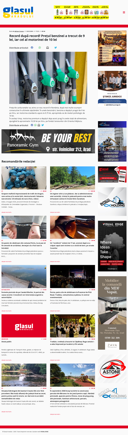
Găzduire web (36, 431)
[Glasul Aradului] (21, 12)
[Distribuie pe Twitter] (55, 47)
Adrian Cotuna (19, 31)
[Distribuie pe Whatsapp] (40, 47)
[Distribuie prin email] (47, 47)
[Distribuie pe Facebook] (32, 47)
